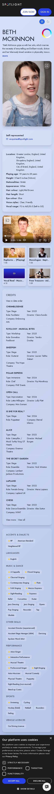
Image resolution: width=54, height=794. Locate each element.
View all (21, 519)
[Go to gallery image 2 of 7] (24, 118)
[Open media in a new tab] (40, 240)
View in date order (14, 300)
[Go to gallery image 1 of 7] (22, 118)
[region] (27, 229)
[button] (44, 12)
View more (11, 519)
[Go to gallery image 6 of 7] (30, 118)
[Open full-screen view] (47, 66)
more (5, 55)
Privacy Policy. (12, 756)
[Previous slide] (7, 97)
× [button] (51, 738)
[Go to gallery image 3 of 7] (26, 118)
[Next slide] (47, 97)
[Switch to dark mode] (45, 21)
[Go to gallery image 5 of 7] (29, 118)
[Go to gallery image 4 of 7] (27, 118)
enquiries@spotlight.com (21, 139)
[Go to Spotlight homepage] (12, 4)
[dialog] (27, 764)
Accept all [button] (14, 781)
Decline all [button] (39, 781)
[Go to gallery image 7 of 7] (32, 118)
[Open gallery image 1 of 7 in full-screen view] (27, 93)
